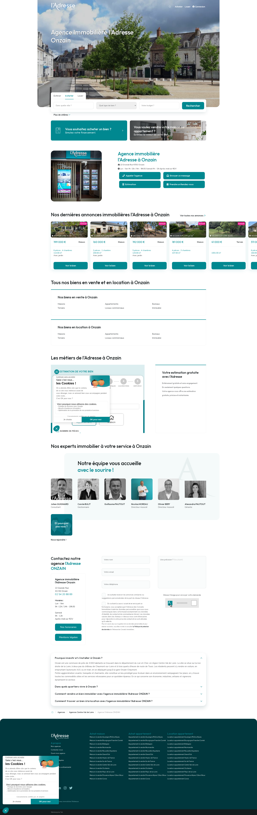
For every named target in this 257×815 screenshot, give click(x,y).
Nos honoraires (68, 627)
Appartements (111, 304)
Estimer (57, 95)
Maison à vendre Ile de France (101, 761)
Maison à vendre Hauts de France (102, 758)
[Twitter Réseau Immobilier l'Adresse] (70, 788)
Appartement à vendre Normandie (141, 747)
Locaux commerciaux (114, 308)
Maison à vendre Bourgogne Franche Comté (106, 740)
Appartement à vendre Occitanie (140, 768)
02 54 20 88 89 (63, 594)
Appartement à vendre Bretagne (140, 744)
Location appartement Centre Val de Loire (182, 765)
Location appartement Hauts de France (181, 758)
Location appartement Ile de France (180, 761)
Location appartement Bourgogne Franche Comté (186, 740)
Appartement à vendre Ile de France (141, 761)
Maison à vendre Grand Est (100, 754)
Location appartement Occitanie (179, 768)
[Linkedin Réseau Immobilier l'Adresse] (59, 788)
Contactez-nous (57, 750)
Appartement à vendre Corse (139, 779)
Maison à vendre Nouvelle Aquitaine (103, 751)
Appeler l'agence (133, 175)
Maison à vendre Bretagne (99, 744)
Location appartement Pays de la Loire (181, 772)
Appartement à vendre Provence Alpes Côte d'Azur (147, 775)
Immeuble (156, 308)
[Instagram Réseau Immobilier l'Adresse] (65, 788)
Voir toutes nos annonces (191, 215)
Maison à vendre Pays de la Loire (102, 772)
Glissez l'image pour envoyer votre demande (182, 595)
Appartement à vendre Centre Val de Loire (143, 765)
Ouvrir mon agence (58, 753)
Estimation (130, 184)
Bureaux (156, 304)
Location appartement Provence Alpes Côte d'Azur (186, 775)
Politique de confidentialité (61, 767)
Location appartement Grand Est (179, 754)
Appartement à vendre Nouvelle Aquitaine (144, 751)
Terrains (61, 308)
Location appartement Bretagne (179, 744)
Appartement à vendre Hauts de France (143, 758)
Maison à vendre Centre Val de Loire (103, 765)
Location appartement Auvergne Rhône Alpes (184, 737)
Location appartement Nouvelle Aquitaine (183, 751)
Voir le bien (70, 265)
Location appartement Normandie (180, 747)
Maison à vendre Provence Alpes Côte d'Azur (106, 775)
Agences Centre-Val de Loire (81, 712)
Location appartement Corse (178, 779)
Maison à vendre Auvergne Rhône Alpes (105, 737)
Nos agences (56, 746)
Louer (187, 6)
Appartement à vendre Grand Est (140, 754)
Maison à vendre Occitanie (99, 768)
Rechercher (193, 105)
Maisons (61, 304)
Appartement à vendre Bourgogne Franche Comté (147, 740)
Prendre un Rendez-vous (181, 184)
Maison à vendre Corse (98, 779)
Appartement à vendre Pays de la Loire (142, 772)
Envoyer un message (179, 175)
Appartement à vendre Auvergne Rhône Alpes (145, 737)
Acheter (179, 6)
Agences (61, 712)
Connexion (199, 6)
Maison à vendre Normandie (100, 747)
